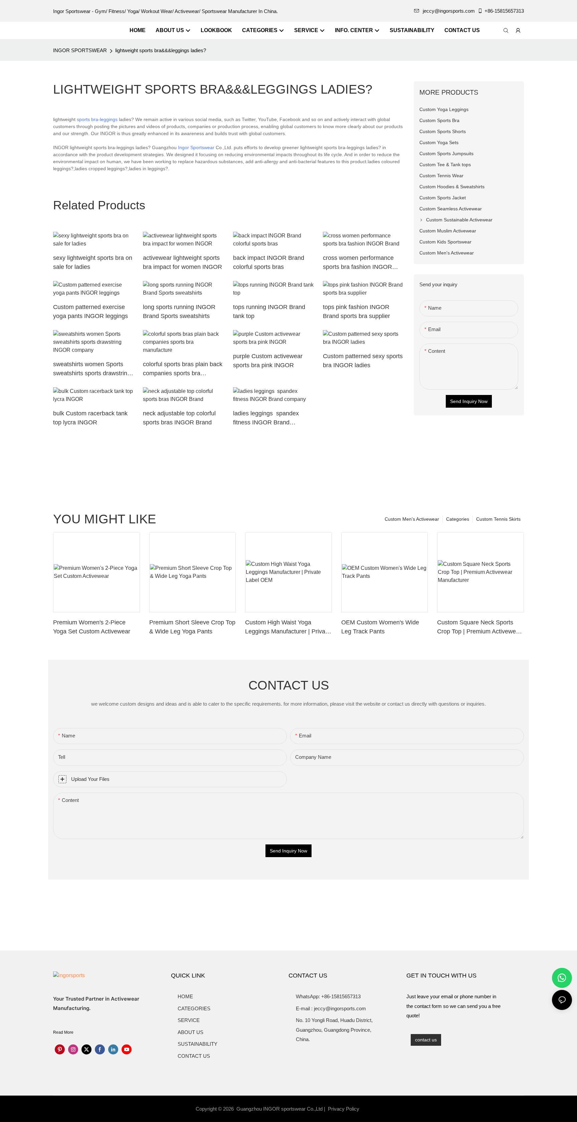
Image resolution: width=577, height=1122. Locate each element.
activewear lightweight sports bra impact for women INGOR (182, 262)
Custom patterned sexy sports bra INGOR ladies (363, 361)
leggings (109, 119)
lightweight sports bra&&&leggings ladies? (160, 50)
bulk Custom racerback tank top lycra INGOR (90, 418)
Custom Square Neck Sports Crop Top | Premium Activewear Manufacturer (479, 627)
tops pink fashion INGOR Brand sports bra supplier (356, 311)
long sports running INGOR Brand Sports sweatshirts (179, 311)
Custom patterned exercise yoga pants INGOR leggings (90, 311)
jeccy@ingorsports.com (449, 11)
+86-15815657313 (504, 11)
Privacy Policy (343, 1109)
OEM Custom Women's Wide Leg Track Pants (380, 627)
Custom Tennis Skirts (498, 519)
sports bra (87, 119)
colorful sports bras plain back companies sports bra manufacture (182, 369)
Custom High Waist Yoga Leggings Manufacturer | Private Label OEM (287, 627)
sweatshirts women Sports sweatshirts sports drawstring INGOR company (92, 369)
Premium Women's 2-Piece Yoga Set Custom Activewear (91, 627)
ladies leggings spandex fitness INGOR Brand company (266, 418)
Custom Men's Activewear (412, 519)
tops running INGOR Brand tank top (269, 311)
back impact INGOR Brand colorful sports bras (268, 262)
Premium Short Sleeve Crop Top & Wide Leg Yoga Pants (192, 627)
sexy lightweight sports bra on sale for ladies (92, 262)
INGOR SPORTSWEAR (80, 50)
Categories (457, 519)
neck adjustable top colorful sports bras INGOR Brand (179, 418)
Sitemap (372, 1109)
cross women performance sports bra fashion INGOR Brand (358, 263)
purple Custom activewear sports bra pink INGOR (268, 361)
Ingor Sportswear (196, 147)
